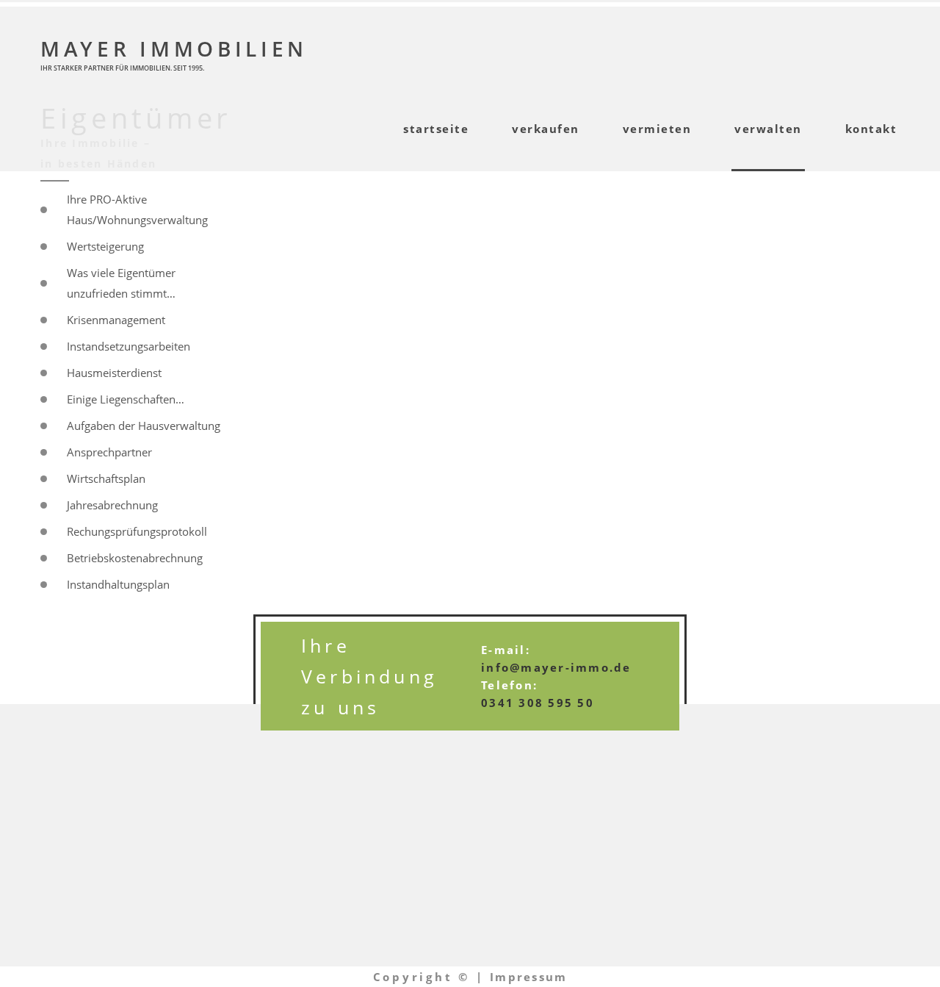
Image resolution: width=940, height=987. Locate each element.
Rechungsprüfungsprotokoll (137, 531)
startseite (436, 128)
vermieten (657, 128)
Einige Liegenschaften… (125, 399)
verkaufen (545, 128)
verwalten (768, 128)
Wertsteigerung (105, 246)
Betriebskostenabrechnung (135, 557)
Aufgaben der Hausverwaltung (143, 425)
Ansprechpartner (109, 452)
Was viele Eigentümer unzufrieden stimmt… (121, 283)
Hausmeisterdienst (114, 372)
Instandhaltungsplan (118, 584)
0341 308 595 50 (537, 702)
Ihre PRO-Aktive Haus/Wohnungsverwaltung (137, 209)
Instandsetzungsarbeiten (128, 346)
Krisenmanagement (116, 319)
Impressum (528, 976)
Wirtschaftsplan (106, 478)
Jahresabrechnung (112, 505)
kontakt (871, 128)
